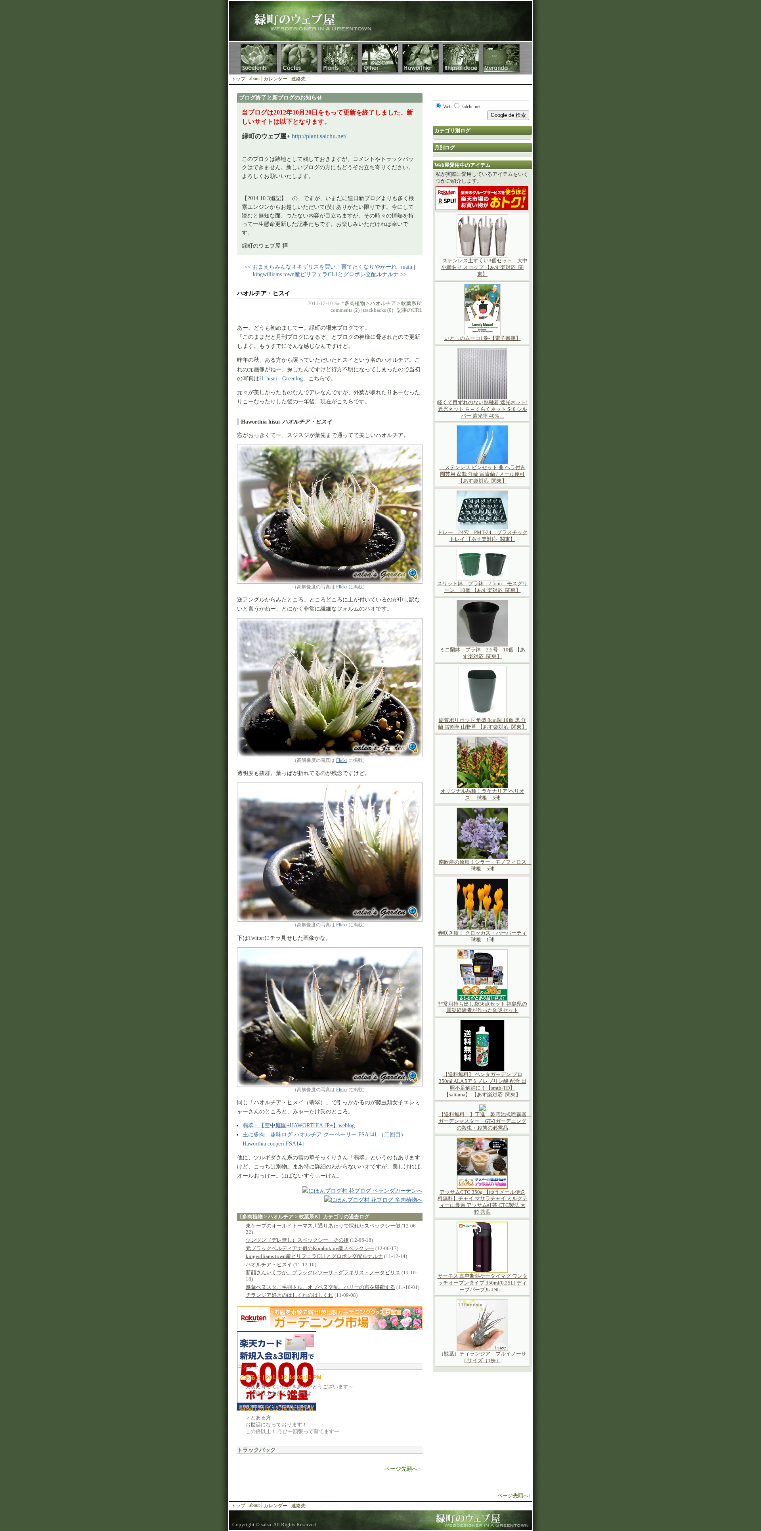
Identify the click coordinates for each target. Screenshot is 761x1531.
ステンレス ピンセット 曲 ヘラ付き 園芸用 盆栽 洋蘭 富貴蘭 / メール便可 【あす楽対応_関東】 (483, 474)
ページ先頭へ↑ (402, 1469)
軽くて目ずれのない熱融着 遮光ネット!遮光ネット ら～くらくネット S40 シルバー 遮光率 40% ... (482, 409)
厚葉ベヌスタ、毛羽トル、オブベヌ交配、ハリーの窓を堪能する (320, 1287)
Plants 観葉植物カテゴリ (340, 58)
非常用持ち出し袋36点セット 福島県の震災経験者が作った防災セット (482, 1007)
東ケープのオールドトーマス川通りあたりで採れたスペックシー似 (323, 1226)
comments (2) (345, 310)
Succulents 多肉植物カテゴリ (259, 58)
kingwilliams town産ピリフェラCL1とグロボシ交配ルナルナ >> (330, 274)
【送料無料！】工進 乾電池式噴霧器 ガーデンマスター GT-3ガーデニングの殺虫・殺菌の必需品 (485, 1121)
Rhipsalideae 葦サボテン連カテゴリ (461, 58)
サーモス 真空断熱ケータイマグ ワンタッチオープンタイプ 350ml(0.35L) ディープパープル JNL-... (483, 1282)
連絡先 (298, 79)
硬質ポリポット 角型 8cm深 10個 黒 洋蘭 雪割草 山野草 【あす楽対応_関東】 (482, 723)
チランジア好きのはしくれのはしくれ (289, 1295)
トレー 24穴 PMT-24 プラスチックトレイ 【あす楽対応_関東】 (483, 535)
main (406, 266)
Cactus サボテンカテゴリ (299, 58)
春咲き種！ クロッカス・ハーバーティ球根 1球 (482, 936)
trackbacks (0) (378, 310)
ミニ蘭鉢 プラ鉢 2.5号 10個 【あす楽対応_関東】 (482, 653)
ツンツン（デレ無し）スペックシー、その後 (297, 1240)
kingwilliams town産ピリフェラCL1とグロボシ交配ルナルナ (314, 1256)
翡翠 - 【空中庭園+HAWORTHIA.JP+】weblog (299, 1125)
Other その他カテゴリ (380, 58)
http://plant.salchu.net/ (319, 136)
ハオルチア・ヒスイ (264, 293)
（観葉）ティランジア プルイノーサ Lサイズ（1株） (485, 1357)
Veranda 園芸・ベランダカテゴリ (501, 58)
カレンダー (275, 79)
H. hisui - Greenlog (281, 378)
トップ (238, 79)
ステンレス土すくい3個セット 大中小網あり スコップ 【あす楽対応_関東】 (482, 267)
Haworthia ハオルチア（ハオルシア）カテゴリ (420, 58)
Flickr (341, 586)
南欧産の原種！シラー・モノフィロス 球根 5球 (485, 865)
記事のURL (410, 310)
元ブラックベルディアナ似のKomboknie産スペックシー (310, 1248)
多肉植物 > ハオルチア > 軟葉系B (382, 303)
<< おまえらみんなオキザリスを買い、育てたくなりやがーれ (321, 266)
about (254, 78)
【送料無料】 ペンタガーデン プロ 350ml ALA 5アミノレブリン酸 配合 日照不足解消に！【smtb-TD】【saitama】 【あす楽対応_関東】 (482, 1084)
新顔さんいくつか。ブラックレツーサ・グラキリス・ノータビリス (323, 1272)
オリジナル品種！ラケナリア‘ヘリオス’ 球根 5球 (482, 794)
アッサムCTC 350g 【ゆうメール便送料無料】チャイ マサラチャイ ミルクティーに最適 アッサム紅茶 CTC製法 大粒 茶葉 (483, 1202)
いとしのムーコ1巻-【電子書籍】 (482, 338)
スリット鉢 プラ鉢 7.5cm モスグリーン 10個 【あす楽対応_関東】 (482, 586)
